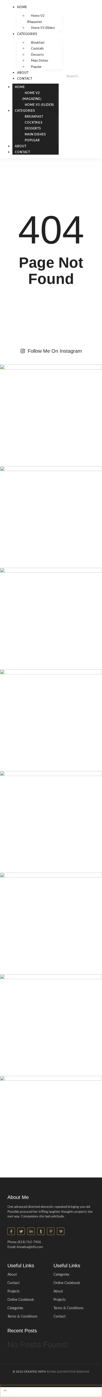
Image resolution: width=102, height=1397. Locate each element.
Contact (24, 78)
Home (22, 7)
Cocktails (37, 48)
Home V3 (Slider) (43, 28)
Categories (27, 34)
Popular (36, 67)
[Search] (68, 86)
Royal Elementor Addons (68, 1371)
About (23, 72)
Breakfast (38, 42)
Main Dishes (39, 60)
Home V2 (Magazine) (36, 19)
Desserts (37, 54)
